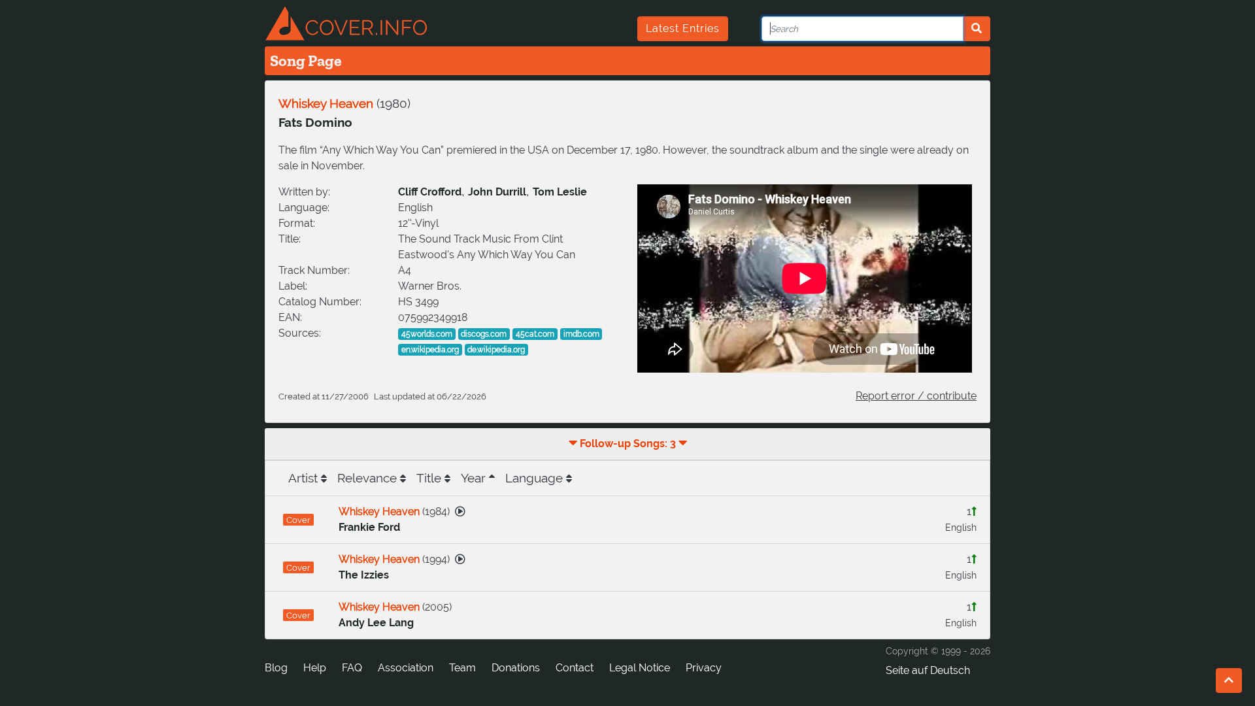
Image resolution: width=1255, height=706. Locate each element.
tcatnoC (575, 668)
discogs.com (484, 334)
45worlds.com (426, 334)
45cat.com (535, 334)
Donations (516, 668)
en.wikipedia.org (430, 349)
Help (314, 668)
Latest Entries (683, 28)
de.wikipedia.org (496, 349)
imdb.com (581, 334)
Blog (276, 668)
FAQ (352, 668)
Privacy (704, 668)
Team (462, 668)
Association (405, 668)
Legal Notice (639, 668)
